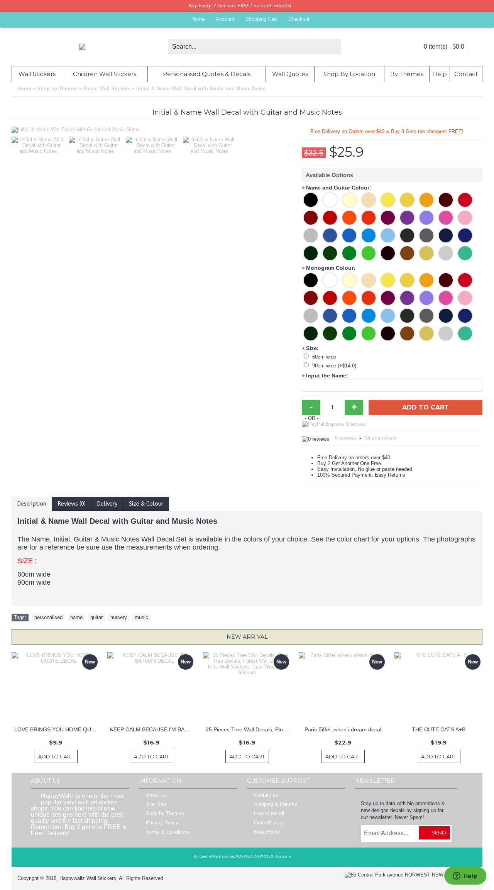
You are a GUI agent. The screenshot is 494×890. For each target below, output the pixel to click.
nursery (118, 617)
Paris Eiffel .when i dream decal (343, 729)
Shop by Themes (165, 814)
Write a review (380, 438)
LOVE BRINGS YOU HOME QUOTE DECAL (57, 729)
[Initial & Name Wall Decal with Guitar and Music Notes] (40, 143)
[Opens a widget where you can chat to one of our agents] (465, 876)
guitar (96, 617)
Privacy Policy (162, 823)
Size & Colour (146, 504)
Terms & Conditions (168, 832)
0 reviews (345, 438)
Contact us (266, 795)
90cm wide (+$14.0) (334, 366)
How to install (269, 814)
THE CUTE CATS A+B (438, 729)
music (141, 617)
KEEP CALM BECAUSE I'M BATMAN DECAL (152, 729)
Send (438, 832)
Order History (269, 823)
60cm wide (324, 357)
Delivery (107, 504)
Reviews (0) (72, 504)
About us (156, 795)
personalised (48, 617)
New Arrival (247, 636)
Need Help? (267, 832)
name (76, 617)
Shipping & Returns (275, 804)
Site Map (156, 804)
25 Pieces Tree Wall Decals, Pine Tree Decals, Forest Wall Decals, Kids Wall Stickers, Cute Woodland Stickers (248, 729)
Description (31, 504)
